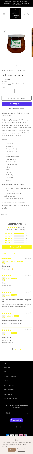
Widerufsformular (9, 390)
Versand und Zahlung (10, 385)
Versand (9, 83)
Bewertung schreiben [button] (16, 247)
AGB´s (5, 372)
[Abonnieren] (27, 413)
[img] (6, 259)
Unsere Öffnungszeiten (10, 398)
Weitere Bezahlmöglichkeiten (16, 108)
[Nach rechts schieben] (21, 66)
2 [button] (15, 349)
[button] (4, 13)
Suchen (6, 363)
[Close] (31, 438)
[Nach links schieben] (12, 66)
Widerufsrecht (8, 394)
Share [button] (5, 214)
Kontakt (6, 381)
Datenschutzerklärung (10, 376)
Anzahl (3, 87)
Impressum (7, 367)
